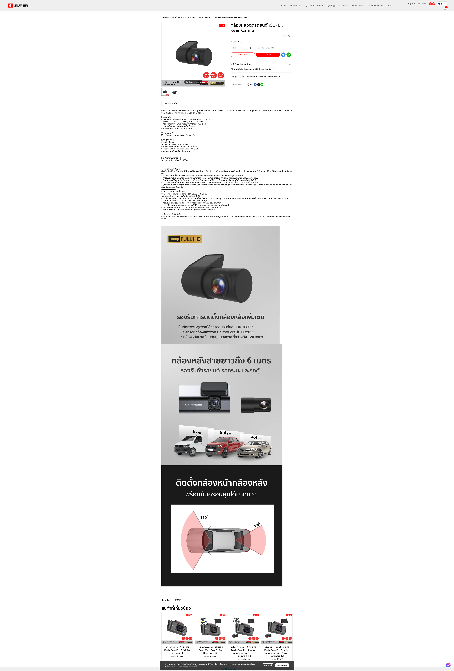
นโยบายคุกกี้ (192, 667)
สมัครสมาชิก (422, 3)
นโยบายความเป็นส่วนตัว (176, 667)
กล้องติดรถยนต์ (204, 17)
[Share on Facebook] (255, 84)
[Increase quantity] (254, 48)
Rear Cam (166, 600)
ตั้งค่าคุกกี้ (268, 665)
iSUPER (241, 76)
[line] (433, 3)
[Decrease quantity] (246, 48)
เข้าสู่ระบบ (411, 3)
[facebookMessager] (448, 665)
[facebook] (430, 3)
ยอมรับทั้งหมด (282, 665)
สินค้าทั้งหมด (176, 17)
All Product (190, 17)
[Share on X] (258, 84)
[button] (403, 3)
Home (166, 17)
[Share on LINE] (261, 84)
